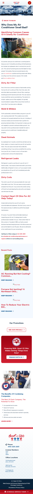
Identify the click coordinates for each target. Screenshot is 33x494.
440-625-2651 (21, 234)
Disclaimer (12, 487)
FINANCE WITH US (15, 357)
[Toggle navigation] (3, 3)
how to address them (9, 78)
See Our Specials (16, 330)
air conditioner (8, 73)
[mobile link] (29, 3)
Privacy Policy (20, 487)
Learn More (6, 421)
